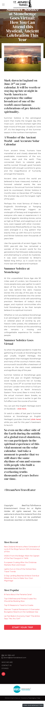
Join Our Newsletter (33, 705)
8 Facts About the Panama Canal (18, 594)
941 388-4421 (10, 655)
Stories (5, 668)
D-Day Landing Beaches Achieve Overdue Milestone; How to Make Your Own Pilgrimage (21, 578)
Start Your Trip (22, 627)
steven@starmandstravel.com (14, 658)
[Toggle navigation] (3, 5)
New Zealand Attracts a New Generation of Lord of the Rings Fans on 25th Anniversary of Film (22, 549)
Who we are (7, 662)
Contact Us (7, 665)
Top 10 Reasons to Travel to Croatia (18, 605)
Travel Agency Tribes (34, 698)
